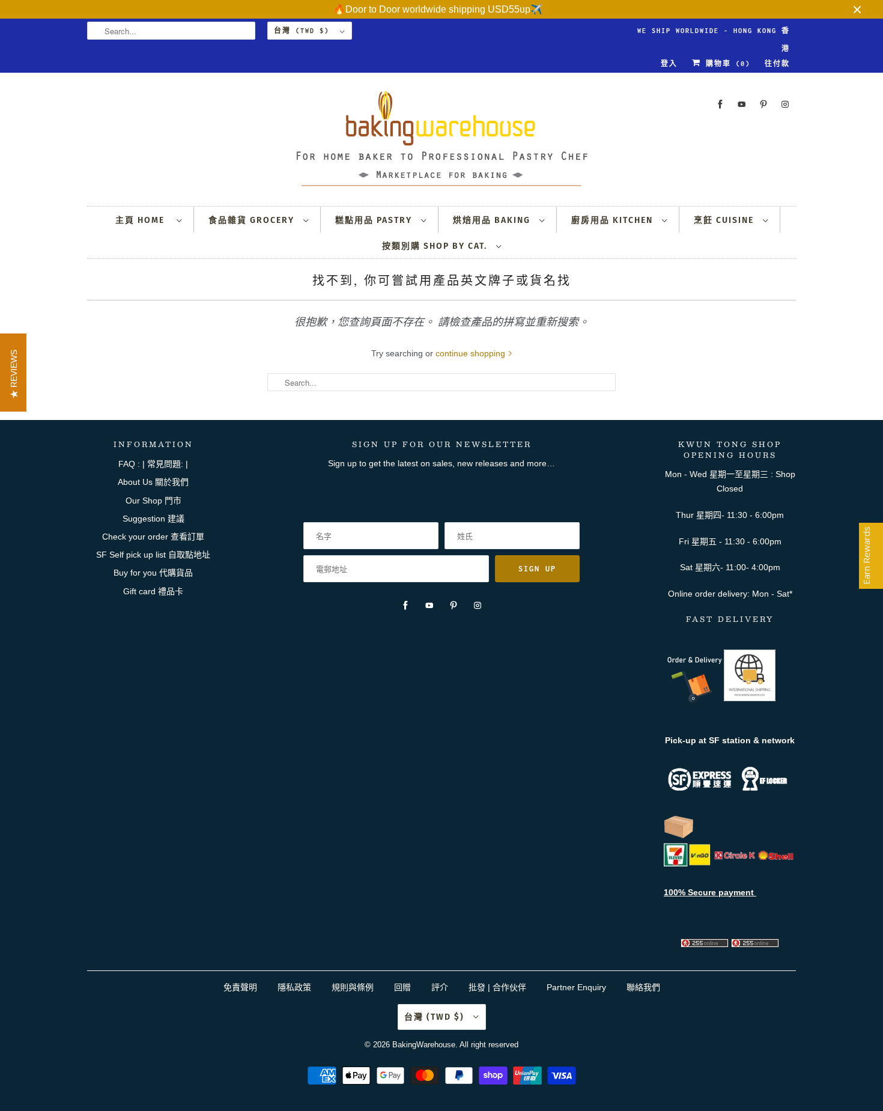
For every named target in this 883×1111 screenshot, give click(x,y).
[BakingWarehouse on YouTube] (742, 104)
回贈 (402, 987)
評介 (439, 987)
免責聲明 (241, 987)
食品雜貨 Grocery (252, 220)
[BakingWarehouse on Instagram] (785, 104)
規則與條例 (353, 987)
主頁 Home (143, 220)
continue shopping (471, 353)
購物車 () (725, 63)
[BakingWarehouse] (441, 142)
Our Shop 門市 (153, 500)
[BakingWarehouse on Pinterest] (763, 104)
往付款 (777, 63)
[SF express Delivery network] (679, 836)
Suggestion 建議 (153, 518)
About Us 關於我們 (153, 482)
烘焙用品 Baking (493, 220)
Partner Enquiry (576, 987)
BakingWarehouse (423, 1044)
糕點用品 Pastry (375, 220)
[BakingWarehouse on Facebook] (720, 104)
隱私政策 (294, 987)
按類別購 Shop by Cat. (436, 246)
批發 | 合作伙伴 (497, 987)
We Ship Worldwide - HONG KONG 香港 (713, 33)
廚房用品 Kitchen (613, 220)
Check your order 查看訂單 (153, 536)
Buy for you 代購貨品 (153, 572)
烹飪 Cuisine (725, 220)
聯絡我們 (643, 987)
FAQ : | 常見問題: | (153, 464)
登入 (669, 63)
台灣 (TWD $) (304, 30)
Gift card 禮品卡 (153, 591)
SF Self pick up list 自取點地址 (153, 554)
